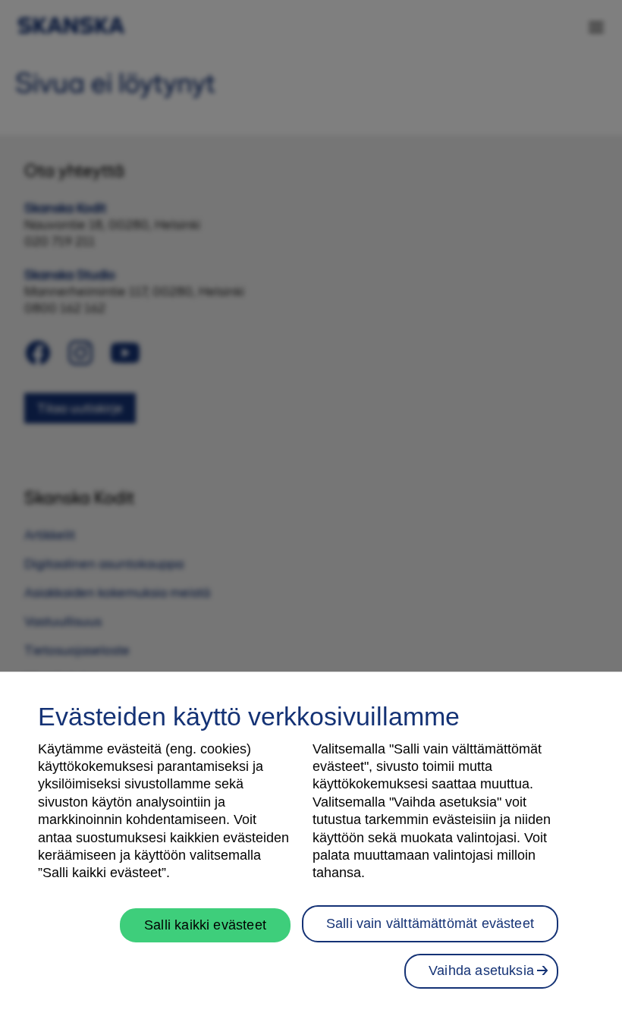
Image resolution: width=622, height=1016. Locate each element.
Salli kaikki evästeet (205, 925)
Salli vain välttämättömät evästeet (430, 923)
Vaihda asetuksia (481, 970)
